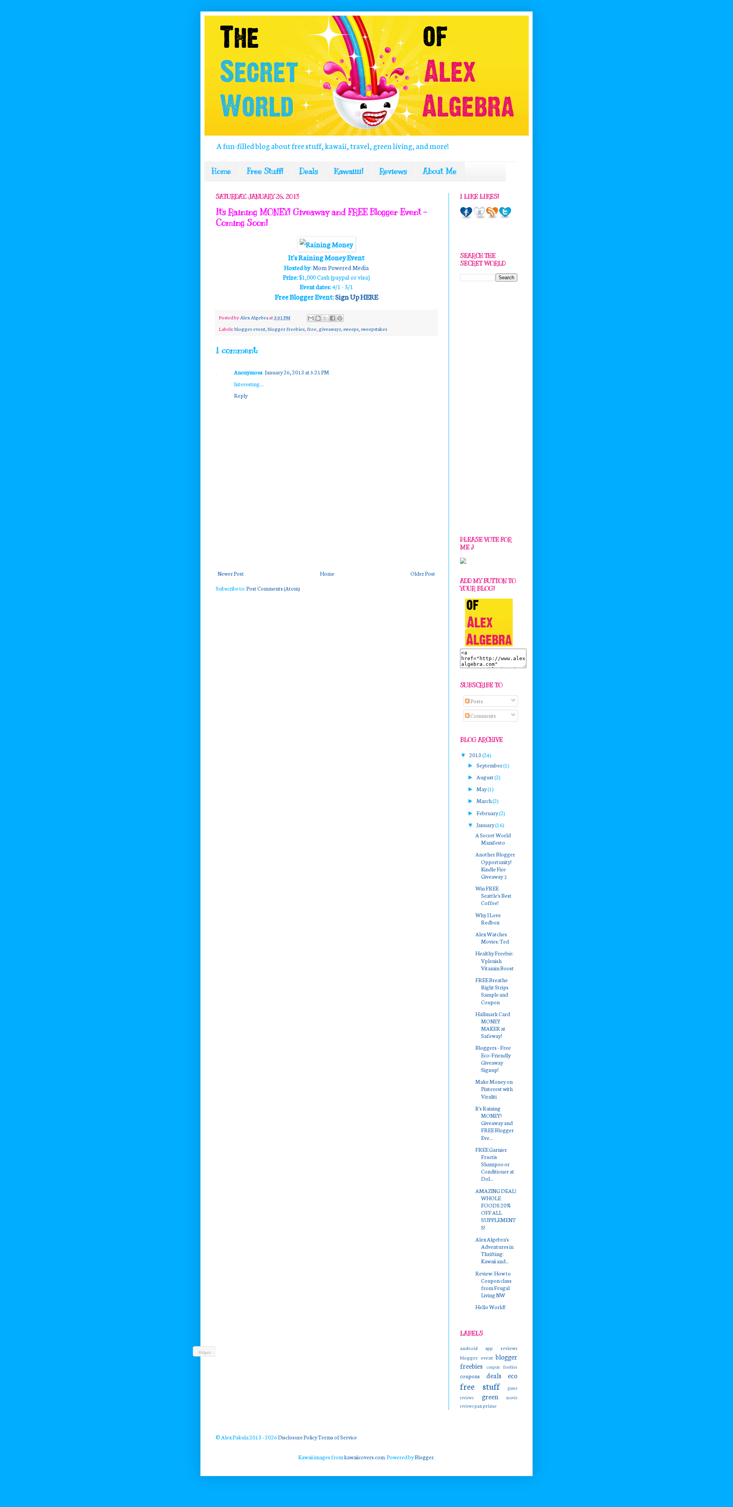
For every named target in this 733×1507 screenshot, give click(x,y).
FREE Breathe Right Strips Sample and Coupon (492, 991)
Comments (483, 715)
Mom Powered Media (341, 267)
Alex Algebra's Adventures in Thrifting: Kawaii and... (494, 1250)
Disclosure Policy (297, 1437)
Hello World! (490, 1307)
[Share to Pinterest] (340, 318)
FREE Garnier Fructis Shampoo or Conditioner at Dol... (494, 1164)
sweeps (350, 328)
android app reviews (488, 1347)
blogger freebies (286, 328)
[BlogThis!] (318, 318)
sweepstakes (374, 328)
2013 (475, 755)
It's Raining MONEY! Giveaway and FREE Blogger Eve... (494, 1122)
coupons (470, 1376)
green (490, 1396)
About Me (440, 171)
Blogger (424, 1457)
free (311, 328)
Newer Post (231, 573)
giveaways (330, 328)
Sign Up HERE (356, 296)
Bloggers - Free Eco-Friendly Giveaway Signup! (493, 1058)
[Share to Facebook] (332, 318)
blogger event (249, 328)
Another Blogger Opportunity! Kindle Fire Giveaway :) (495, 865)
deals (493, 1375)
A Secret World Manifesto (493, 838)
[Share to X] (325, 318)
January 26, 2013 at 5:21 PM (297, 372)
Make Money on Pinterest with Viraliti (494, 1089)
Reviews (393, 171)
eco (512, 1375)
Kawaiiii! (348, 171)
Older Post (422, 573)
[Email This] (311, 318)
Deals (308, 171)
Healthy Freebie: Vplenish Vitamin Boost (494, 960)
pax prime (486, 1405)
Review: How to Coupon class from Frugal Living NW (493, 1284)
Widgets (204, 1352)
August (485, 777)
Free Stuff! (265, 171)
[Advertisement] (355, 540)
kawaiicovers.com (364, 1457)
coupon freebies (501, 1367)
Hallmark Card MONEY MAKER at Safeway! (492, 1025)
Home (221, 171)
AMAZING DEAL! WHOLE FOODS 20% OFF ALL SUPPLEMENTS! (495, 1209)
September (489, 765)
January (485, 825)
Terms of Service (337, 1437)
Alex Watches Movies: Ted (492, 937)
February (487, 813)
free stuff (480, 1386)
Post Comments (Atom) (273, 588)
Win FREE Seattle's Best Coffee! (493, 895)
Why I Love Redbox (488, 918)
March (484, 800)
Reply (241, 395)
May (482, 789)
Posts (476, 701)
